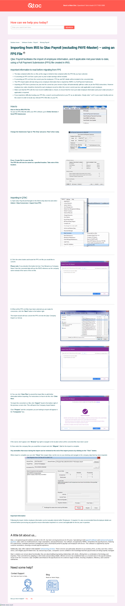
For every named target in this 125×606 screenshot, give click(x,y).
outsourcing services (48, 549)
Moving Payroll (44, 42)
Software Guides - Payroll (30, 42)
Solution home (15, 42)
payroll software (91, 540)
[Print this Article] (24, 53)
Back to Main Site (69, 5)
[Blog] (52, 591)
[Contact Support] (28, 591)
